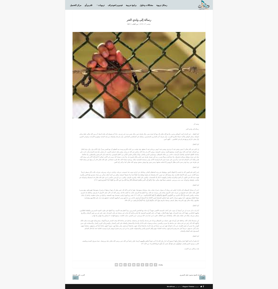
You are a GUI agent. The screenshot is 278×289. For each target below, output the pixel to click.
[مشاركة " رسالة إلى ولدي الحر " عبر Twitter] (151, 265)
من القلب (135, 24)
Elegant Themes (188, 286)
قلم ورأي (88, 5)
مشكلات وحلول (146, 5)
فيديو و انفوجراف (115, 5)
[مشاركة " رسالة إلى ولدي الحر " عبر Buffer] (129, 265)
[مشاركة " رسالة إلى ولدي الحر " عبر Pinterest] (138, 265)
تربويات (101, 5)
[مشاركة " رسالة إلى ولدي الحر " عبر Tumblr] (142, 265)
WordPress (171, 286)
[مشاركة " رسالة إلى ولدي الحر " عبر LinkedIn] (134, 265)
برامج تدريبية (131, 5)
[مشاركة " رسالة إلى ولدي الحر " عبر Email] (121, 265)
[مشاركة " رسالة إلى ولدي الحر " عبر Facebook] (155, 265)
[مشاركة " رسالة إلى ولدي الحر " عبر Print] (116, 265)
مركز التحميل (75, 5)
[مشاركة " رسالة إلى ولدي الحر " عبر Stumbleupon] (125, 265)
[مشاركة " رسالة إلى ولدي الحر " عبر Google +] (147, 265)
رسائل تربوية (161, 5)
